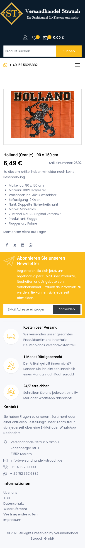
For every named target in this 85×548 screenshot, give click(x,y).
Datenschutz (13, 503)
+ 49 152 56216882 (24, 65)
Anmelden (66, 309)
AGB (6, 498)
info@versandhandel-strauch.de (36, 460)
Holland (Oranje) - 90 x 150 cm (30, 154)
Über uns (10, 492)
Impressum (12, 519)
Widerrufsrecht (15, 509)
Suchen (69, 51)
